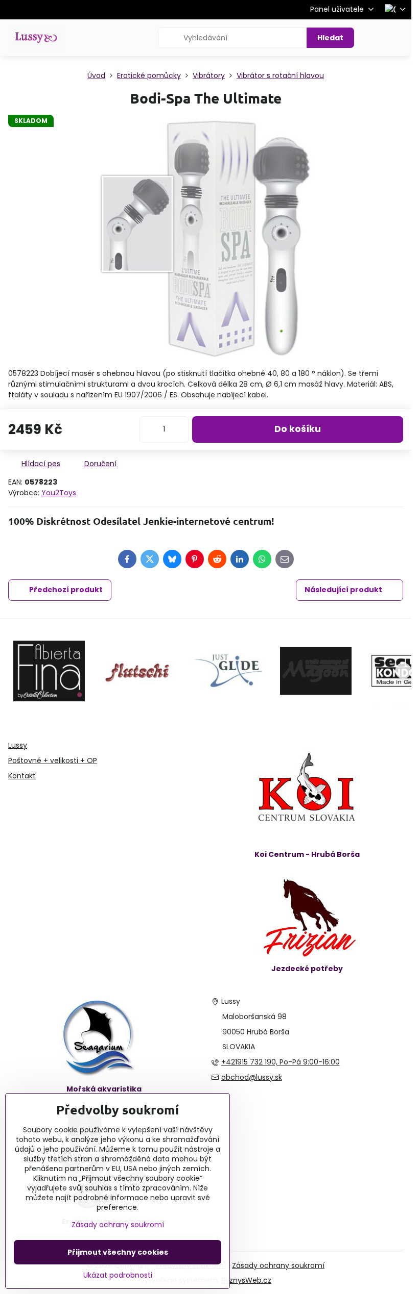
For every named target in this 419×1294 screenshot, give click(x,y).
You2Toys (58, 493)
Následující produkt (343, 590)
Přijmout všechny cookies (117, 1252)
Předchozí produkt (66, 590)
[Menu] (399, 38)
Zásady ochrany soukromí (278, 1265)
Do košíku (297, 429)
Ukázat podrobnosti (117, 1275)
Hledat (330, 38)
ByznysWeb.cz (246, 1280)
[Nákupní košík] (374, 38)
